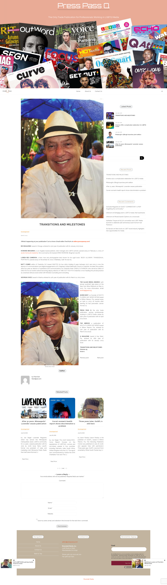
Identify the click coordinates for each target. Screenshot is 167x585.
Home (78, 91)
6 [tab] (66, 468)
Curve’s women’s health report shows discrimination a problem (34, 423)
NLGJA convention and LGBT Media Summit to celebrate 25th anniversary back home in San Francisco (124, 223)
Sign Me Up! (129, 563)
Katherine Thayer (111, 220)
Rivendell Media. (89, 579)
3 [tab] (61, 468)
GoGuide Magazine (112, 207)
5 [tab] (64, 468)
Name (50, 502)
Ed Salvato (109, 228)
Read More (25, 461)
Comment (62, 481)
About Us (88, 91)
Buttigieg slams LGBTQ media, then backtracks (129, 213)
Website (50, 514)
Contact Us (98, 91)
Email (50, 508)
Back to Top (38, 553)
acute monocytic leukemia (29, 253)
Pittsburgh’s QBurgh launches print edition (128, 134)
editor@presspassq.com (81, 241)
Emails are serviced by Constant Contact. (137, 558)
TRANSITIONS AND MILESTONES (125, 115)
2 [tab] (59, 468)
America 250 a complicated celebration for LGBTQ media (130, 125)
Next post (100, 358)
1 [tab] (57, 468)
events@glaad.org (86, 290)
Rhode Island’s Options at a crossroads (126, 217)
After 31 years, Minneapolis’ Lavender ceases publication (129, 144)
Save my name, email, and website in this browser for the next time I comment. (63, 520)
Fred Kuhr (37, 377)
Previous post (84, 358)
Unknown (109, 213)
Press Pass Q (84, 5)
